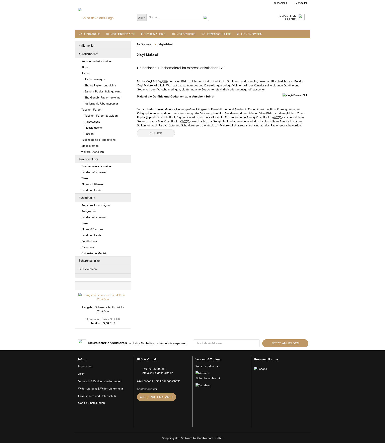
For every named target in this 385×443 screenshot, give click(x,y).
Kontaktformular (147, 389)
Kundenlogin (280, 3)
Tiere (84, 178)
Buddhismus (89, 241)
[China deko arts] (104, 18)
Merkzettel (300, 3)
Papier (85, 73)
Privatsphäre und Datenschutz (97, 396)
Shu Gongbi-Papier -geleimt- (102, 97)
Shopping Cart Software (177, 438)
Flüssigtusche (93, 127)
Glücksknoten (249, 34)
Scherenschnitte (216, 34)
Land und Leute (91, 190)
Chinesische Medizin (94, 253)
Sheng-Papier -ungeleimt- (100, 85)
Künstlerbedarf (120, 34)
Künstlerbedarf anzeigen (96, 61)
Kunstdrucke (183, 34)
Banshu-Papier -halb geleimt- (103, 91)
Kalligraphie (89, 34)
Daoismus (87, 247)
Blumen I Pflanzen (92, 184)
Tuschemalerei (153, 34)
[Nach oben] (374, 437)
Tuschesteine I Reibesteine (98, 139)
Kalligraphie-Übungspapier (101, 103)
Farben (89, 133)
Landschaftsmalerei (93, 172)
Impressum (85, 366)
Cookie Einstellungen (91, 402)
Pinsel (85, 67)
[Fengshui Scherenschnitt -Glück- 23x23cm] (103, 297)
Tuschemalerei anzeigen (96, 166)
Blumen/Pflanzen (92, 229)
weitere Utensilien (92, 151)
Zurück (155, 133)
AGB (81, 374)
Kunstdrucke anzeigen (95, 205)
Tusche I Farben (91, 109)
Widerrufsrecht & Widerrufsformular (100, 388)
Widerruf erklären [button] (157, 397)
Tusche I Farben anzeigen (101, 115)
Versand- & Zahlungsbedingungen (100, 381)
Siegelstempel (90, 145)
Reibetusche (92, 121)
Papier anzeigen (94, 79)
